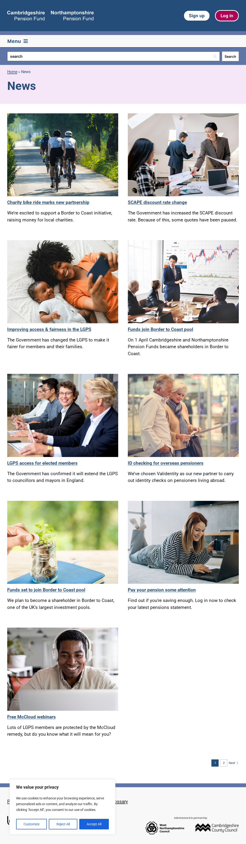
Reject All (63, 824)
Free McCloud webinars (31, 717)
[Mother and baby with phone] (62, 242)
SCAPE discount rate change (157, 202)
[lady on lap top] (183, 503)
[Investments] (62, 503)
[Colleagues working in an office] (183, 115)
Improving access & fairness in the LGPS (49, 329)
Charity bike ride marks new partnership (48, 202)
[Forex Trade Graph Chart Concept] (183, 242)
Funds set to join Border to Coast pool (46, 590)
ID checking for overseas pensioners (165, 463)
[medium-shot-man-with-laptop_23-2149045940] (62, 630)
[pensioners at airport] (183, 376)
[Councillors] (62, 376)
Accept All (94, 824)
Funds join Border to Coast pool (160, 329)
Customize (31, 824)
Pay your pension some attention (162, 590)
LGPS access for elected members (42, 463)
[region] (62, 806)
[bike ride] (62, 115)
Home (12, 71)
